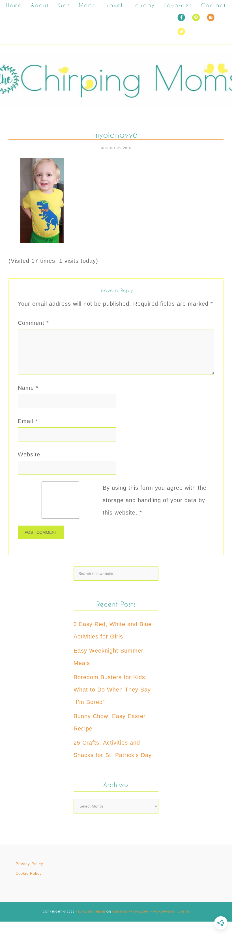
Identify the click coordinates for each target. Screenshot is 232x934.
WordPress (163, 911)
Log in (183, 911)
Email (28, 421)
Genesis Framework (131, 911)
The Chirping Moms (116, 78)
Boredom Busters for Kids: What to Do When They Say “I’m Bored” (112, 689)
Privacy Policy (29, 864)
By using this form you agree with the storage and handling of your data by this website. (155, 500)
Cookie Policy (29, 873)
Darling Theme (91, 911)
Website (29, 454)
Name (28, 388)
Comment (33, 323)
